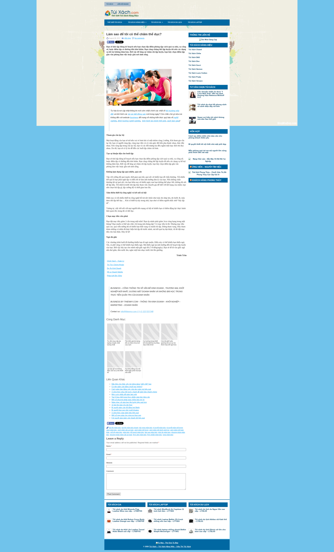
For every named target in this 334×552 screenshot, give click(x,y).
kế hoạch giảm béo (137, 432)
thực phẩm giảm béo (154, 435)
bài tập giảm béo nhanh (130, 428)
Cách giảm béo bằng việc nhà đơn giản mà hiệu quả (131, 389)
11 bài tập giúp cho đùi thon (122, 405)
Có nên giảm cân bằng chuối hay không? (127, 387)
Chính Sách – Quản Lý (115, 261)
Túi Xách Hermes (195, 69)
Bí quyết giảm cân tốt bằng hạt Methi (126, 408)
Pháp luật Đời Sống (114, 276)
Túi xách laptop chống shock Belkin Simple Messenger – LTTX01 (170, 530)
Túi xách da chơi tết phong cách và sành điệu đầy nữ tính (211, 105)
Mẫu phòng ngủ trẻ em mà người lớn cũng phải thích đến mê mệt (207, 151)
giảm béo (126, 432)
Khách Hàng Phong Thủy (206, 180)
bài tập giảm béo (115, 428)
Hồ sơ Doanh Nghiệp (115, 272)
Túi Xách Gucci (195, 65)
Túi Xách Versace (195, 81)
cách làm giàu (173, 121)
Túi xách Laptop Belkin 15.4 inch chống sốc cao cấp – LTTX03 (168, 520)
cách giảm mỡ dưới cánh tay (159, 430)
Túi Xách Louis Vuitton (198, 73)
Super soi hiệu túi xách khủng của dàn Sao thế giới (210, 118)
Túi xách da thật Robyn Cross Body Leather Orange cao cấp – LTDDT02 (128, 520)
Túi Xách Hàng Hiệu (137, 22)
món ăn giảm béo (164, 432)
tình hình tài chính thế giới (154, 121)
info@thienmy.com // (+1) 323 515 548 (137, 311)
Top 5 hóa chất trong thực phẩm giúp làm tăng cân (131, 397)
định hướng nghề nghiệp (129, 121)
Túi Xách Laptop (195, 22)
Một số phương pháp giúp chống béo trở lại (128, 400)
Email (109, 454)
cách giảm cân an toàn (126, 430)
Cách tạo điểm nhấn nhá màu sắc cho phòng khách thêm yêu (205, 137)
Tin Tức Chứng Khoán (115, 265)
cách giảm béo (111, 430)
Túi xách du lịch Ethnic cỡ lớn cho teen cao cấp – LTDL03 (210, 530)
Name (109, 446)
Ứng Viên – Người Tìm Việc (206, 167)
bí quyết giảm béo (159, 428)
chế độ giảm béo (116, 432)
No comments (139, 38)
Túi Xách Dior (194, 61)
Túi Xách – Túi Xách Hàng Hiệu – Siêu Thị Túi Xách (170, 547)
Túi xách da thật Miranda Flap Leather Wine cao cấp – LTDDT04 (127, 510)
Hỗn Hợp (127, 38)
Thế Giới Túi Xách (114, 22)
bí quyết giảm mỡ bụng (175, 428)
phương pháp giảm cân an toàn (121, 435)
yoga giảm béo (168, 435)
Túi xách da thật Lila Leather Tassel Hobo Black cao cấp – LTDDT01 (128, 530)
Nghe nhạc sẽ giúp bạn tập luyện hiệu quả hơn (129, 402)
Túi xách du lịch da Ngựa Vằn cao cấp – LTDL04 (210, 510)
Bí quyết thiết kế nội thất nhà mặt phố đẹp (207, 144)
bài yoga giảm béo (145, 428)
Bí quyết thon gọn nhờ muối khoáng (125, 410)
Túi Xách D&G (194, 57)
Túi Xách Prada (195, 77)
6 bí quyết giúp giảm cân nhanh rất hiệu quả (128, 418)
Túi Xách (109, 4)
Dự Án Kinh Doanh (114, 268)
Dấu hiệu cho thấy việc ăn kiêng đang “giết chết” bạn (131, 384)
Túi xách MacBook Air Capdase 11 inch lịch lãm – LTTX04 (169, 510)
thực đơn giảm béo (140, 435)
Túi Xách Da (157, 22)
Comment (110, 471)
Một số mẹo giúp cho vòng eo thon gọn (126, 415)
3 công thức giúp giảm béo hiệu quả (125, 413)
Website (109, 463)
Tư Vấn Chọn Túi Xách (116, 28)
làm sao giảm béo (151, 432)
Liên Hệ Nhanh (123, 4)
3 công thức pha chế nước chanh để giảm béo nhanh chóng (134, 392)
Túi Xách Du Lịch (175, 22)
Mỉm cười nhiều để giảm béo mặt (124, 394)
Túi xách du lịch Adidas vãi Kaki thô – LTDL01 (211, 520)
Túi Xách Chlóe (195, 53)
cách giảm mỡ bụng (141, 430)
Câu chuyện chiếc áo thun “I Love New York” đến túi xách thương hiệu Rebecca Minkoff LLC (210, 94)
